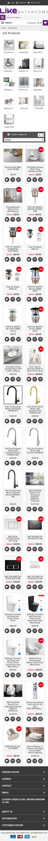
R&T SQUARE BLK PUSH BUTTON (13, 577)
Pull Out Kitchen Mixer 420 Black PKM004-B (13, 408)
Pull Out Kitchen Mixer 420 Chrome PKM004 (35, 450)
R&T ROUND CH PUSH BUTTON (35, 537)
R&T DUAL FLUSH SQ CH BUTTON (13, 538)
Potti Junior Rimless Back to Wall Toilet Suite (35, 368)
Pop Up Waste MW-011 (35, 248)
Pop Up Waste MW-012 (13, 288)
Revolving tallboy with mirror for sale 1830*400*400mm (35, 705)
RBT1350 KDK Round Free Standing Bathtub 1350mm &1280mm (13, 706)
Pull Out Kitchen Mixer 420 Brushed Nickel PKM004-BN (13, 451)
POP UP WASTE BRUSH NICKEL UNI (35, 209)
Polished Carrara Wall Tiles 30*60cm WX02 (35, 169)
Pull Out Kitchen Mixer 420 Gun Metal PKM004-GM (13, 493)
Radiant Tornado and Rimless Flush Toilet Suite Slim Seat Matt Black (35, 618)
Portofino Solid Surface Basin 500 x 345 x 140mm (13, 368)
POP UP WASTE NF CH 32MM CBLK (35, 289)
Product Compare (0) (19, 134)
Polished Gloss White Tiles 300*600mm (13, 209)
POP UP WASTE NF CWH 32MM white (13, 328)
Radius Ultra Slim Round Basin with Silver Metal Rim (35, 661)
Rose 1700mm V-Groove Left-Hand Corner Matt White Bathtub (35, 749)
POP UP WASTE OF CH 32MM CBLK (35, 328)
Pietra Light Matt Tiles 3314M (13, 168)
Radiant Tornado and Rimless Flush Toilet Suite (13, 617)
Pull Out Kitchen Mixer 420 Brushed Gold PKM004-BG (35, 409)
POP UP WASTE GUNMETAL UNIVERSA (13, 249)
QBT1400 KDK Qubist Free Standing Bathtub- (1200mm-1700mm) (35, 495)
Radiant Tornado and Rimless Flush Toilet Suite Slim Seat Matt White (13, 662)
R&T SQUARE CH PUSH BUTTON (35, 577)
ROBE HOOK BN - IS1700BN (13, 747)
